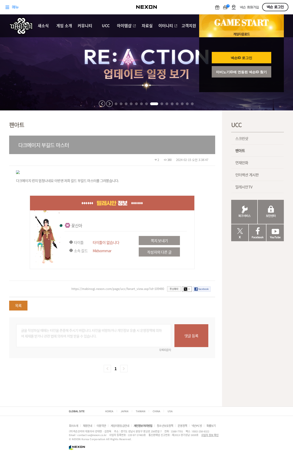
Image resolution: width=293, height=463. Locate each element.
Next (109, 103)
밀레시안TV (243, 187)
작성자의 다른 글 (159, 252)
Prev (102, 103)
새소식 (43, 26)
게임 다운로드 (241, 34)
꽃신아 (76, 225)
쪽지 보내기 (159, 240)
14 (187, 103)
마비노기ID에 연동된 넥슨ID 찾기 (241, 72)
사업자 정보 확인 (210, 435)
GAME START (241, 22)
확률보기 (211, 426)
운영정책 (182, 426)
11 (172, 103)
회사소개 (73, 426)
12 (177, 103)
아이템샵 (124, 26)
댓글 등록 (191, 335)
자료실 (147, 26)
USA (170, 411)
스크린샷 (241, 138)
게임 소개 (64, 26)
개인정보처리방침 (143, 426)
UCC (106, 26)
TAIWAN (140, 411)
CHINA (156, 411)
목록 (18, 305)
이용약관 (101, 426)
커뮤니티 (85, 26)
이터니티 (165, 26)
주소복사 (174, 289)
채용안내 (87, 426)
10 (166, 103)
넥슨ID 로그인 (241, 58)
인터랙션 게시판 (247, 174)
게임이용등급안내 (120, 426)
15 (192, 103)
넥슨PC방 (197, 426)
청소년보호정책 (165, 426)
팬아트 (240, 150)
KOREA (109, 411)
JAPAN (124, 411)
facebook (203, 289)
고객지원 (189, 26)
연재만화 (241, 162)
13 (182, 103)
